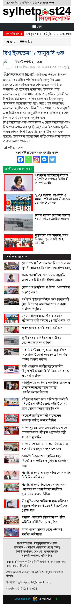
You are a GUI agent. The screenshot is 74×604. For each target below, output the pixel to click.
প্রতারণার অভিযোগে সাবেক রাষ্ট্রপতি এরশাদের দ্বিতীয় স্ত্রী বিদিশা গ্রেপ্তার (51, 179)
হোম (12, 42)
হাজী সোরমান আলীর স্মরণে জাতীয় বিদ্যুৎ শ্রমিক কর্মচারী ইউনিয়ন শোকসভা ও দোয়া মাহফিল (45, 371)
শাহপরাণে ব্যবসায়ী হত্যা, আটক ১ (42, 328)
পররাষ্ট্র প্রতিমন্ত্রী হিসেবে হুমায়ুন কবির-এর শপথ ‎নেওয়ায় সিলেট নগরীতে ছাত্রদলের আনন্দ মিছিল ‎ (44, 489)
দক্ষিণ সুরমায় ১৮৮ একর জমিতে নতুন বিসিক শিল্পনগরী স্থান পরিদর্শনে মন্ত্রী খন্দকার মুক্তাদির (44, 432)
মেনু (39, 27)
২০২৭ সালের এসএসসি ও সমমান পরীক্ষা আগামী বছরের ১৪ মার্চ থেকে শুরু (52, 199)
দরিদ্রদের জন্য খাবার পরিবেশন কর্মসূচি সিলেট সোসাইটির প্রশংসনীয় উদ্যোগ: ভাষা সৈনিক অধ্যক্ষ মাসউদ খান (45, 404)
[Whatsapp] (28, 159)
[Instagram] (36, 159)
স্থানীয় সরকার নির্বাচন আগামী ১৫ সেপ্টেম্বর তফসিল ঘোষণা (52, 217)
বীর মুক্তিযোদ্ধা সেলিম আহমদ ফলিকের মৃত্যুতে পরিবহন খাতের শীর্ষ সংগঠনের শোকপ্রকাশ (45, 506)
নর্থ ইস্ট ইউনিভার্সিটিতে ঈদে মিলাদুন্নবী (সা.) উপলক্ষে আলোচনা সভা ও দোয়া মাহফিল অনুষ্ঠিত (45, 304)
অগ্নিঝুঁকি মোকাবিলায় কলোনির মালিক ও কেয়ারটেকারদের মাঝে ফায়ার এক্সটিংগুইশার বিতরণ (46, 387)
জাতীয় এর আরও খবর (18, 169)
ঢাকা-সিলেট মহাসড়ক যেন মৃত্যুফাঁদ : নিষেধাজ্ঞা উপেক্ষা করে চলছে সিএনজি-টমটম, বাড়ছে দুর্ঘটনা (45, 355)
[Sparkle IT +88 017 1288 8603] (46, 598)
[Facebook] (20, 159)
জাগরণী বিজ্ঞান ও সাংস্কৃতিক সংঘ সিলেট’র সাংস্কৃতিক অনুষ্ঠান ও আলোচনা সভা (45, 461)
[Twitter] (52, 159)
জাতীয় (28, 42)
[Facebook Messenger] (44, 159)
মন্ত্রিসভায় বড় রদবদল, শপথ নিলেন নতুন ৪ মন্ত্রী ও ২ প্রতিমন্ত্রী (51, 239)
